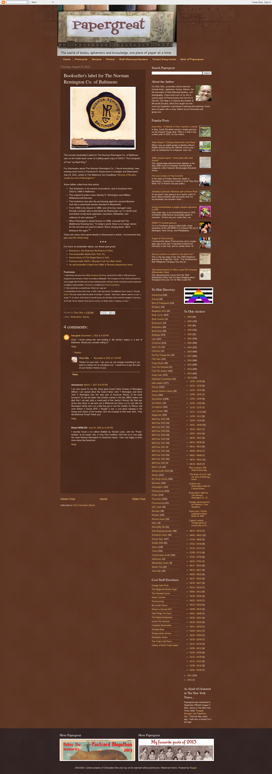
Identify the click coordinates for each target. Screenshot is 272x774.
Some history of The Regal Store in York (89, 257)
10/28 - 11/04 (196, 420)
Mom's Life (157, 467)
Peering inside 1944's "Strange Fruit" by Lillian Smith (95, 261)
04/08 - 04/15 (196, 609)
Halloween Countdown (162, 379)
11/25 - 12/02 (196, 403)
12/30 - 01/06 (196, 381)
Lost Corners (157, 411)
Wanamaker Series (160, 563)
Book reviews (158, 319)
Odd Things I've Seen (161, 613)
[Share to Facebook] (110, 312)
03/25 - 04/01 (196, 618)
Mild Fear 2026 (158, 463)
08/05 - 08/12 (196, 535)
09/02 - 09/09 (196, 455)
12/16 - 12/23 (196, 390)
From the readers (159, 371)
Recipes (97, 59)
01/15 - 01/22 (196, 661)
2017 (189, 356)
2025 (189, 321)
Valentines (156, 559)
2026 (189, 317)
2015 (189, 364)
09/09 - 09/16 (196, 451)
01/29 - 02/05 (196, 652)
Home (66, 59)
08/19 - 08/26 (196, 464)
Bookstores (76, 317)
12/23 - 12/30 (196, 386)
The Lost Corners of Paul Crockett (167, 176)
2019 (189, 347)
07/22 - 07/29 (196, 544)
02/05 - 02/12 (196, 648)
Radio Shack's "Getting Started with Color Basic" (174, 142)
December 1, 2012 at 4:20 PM (95, 335)
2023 (189, 330)
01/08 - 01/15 (196, 665)
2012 (189, 378)
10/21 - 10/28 (196, 425)
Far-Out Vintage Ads (161, 355)
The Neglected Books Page (164, 589)
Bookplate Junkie (159, 637)
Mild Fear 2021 (158, 443)
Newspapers (157, 487)
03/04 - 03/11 (196, 631)
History (86, 317)
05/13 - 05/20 (196, 587)
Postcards (81, 59)
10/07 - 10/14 (196, 433)
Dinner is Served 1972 (162, 609)
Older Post (138, 499)
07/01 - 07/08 (196, 557)
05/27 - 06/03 (196, 578)
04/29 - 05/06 (196, 596)
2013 (189, 373)
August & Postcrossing (162, 238)
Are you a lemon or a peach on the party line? (172, 254)
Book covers (157, 315)
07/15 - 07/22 (196, 548)
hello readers (157, 383)
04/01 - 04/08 (196, 613)
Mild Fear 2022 (158, 447)
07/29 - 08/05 (196, 539)
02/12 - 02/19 (196, 644)
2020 (189, 343)
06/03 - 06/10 (196, 574)
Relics (154, 523)
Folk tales (156, 359)
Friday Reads (158, 363)
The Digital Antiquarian (162, 617)
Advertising (157, 295)
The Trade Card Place (162, 641)
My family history (159, 479)
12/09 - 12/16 (196, 394)
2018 (189, 351)
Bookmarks (157, 323)
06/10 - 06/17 (196, 570)
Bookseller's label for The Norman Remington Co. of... (199, 495)
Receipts (156, 511)
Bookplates (157, 327)
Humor (155, 395)
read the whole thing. (78, 238)
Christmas (156, 343)
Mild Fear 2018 (158, 431)
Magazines (157, 415)
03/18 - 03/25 (196, 622)
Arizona (155, 299)
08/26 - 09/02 (196, 459)
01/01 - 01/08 (196, 670)
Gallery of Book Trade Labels (165, 645)
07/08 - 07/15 (196, 552)
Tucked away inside (161, 555)
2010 (189, 680)
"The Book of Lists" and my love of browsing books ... (200, 476)
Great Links (157, 375)
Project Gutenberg (112, 285)
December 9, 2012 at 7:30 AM (107, 358)
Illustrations (157, 399)
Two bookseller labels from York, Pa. (87, 254)
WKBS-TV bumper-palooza (164, 223)
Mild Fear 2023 (158, 451)
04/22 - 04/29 (196, 600)
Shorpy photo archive (161, 633)
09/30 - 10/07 (196, 438)
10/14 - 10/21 (196, 429)
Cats (154, 339)
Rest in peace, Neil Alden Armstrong (198, 468)
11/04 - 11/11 (196, 416)
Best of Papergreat (192, 59)
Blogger (193, 768)
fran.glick (75, 335)
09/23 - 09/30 (196, 442)
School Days (157, 539)
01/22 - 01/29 (196, 657)
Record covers (158, 519)
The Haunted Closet (161, 593)
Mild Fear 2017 (158, 427)
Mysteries (156, 483)
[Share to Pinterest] (113, 312)
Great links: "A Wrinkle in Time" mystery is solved (174, 126)
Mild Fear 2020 (158, 439)
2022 (189, 334)
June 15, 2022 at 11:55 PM (100, 428)
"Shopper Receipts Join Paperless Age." (195, 714)
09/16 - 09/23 (196, 446)
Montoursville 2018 (160, 471)
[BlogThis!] (104, 312)
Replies (77, 352)
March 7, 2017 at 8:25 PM (96, 385)
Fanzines (156, 351)
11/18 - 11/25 (196, 407)
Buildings (156, 335)
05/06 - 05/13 (196, 592)
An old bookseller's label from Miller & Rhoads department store (101, 265)
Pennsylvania (158, 491)
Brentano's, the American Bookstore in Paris (91, 251)
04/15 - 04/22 (196, 605)
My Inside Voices (159, 605)
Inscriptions (157, 407)
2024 (189, 325)
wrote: (66, 294)
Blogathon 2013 (159, 311)
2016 (189, 360)
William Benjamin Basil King (96, 275)
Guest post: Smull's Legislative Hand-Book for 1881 (198, 513)
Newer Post (67, 499)
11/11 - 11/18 (196, 412)
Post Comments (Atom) (84, 505)
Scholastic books (159, 535)
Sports (155, 547)
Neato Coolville (158, 597)
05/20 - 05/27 (196, 583)
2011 (189, 675)
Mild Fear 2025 (158, 459)
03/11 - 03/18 (196, 626)
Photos (110, 59)
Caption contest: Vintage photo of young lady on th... (198, 523)
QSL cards (157, 507)
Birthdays (156, 307)
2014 (189, 369)
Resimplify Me (158, 527)
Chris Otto (79, 312)
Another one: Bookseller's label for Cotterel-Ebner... (199, 486)
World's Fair (157, 567)
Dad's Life (156, 347)
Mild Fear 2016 (158, 423)
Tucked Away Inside (164, 59)
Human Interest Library (162, 391)
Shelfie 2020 (157, 543)
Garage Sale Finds (160, 585)
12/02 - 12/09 (196, 399)
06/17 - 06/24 (196, 565)
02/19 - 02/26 (196, 639)
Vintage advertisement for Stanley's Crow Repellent (199, 504)
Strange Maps (158, 629)
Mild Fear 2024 (158, 455)
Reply (73, 346)
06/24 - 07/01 (196, 561)
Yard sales (156, 571)
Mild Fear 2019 (158, 435)
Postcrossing (158, 503)
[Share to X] (107, 312)
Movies (155, 475)
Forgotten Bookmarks (161, 625)
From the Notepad (160, 367)
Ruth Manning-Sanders (133, 59)
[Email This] (101, 312)
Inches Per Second (160, 621)
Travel (154, 551)
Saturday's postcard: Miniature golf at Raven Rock (175, 191)
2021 (189, 338)
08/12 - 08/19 (196, 531)
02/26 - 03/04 (196, 635)
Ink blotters (157, 403)
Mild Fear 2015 (158, 419)
